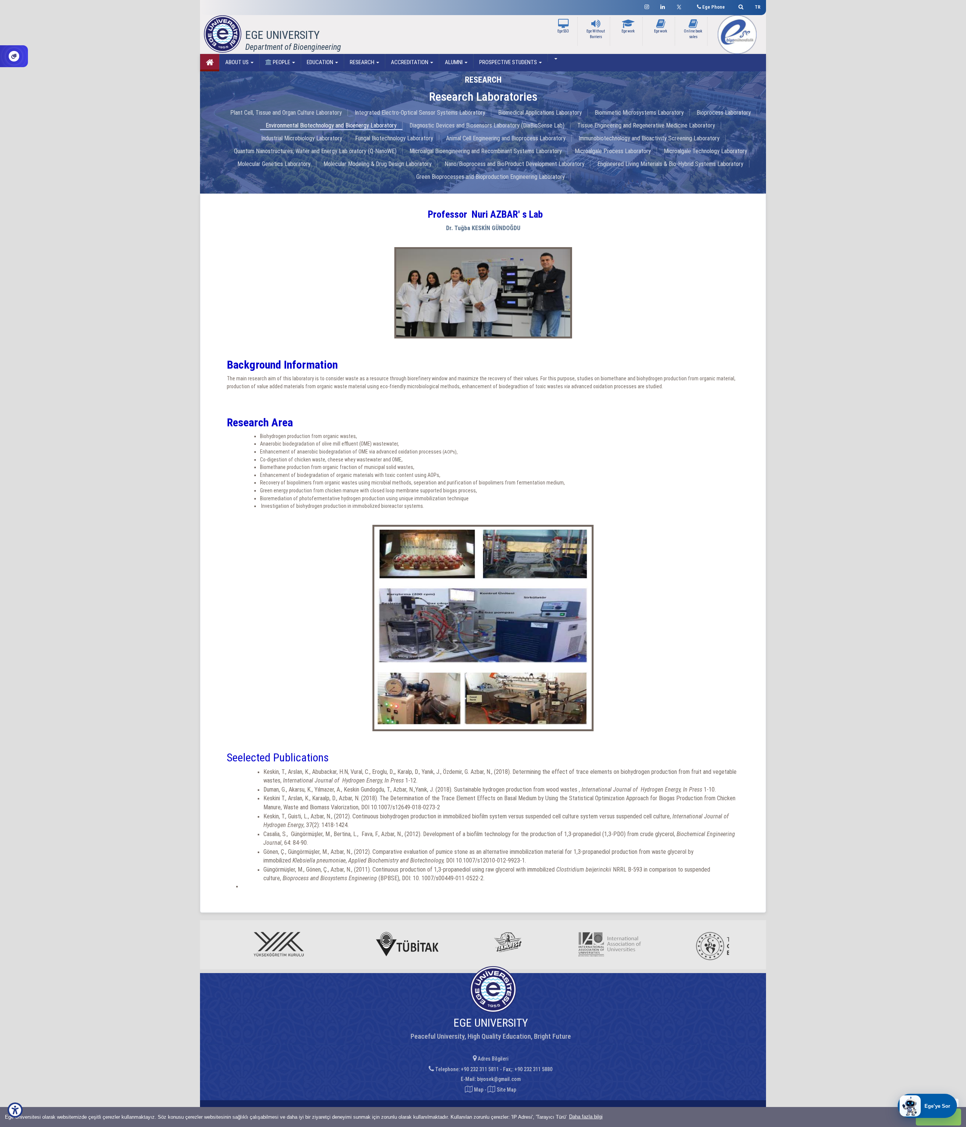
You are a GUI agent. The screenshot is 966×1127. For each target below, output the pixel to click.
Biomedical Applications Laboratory (540, 112)
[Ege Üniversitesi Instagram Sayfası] (647, 6)
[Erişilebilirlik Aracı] (15, 1110)
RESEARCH (362, 62)
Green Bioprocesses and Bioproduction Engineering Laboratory (490, 176)
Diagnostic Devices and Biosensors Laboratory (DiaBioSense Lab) (487, 125)
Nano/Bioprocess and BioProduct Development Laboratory (515, 164)
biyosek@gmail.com (499, 1079)
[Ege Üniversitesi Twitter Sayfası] (681, 6)
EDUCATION (320, 62)
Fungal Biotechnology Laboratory (394, 138)
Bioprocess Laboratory (724, 112)
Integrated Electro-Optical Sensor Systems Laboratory (420, 112)
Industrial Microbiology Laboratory (301, 138)
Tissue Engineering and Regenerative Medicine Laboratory (646, 125)
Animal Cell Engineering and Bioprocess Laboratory (506, 138)
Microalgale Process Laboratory (613, 151)
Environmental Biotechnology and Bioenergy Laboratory (331, 125)
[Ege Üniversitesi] (740, 6)
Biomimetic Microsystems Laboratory (639, 112)
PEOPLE (281, 62)
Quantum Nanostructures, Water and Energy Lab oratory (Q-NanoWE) (315, 151)
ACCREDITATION (410, 62)
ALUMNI (454, 62)
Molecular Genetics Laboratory (274, 164)
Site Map (505, 1090)
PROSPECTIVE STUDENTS (508, 62)
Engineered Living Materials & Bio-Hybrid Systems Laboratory (670, 164)
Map (479, 1090)
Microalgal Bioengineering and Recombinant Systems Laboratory (485, 151)
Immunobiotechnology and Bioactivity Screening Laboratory (649, 138)
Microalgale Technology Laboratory (705, 151)
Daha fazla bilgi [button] (586, 1116)
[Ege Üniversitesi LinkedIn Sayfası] (663, 6)
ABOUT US (237, 62)
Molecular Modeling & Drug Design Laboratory (377, 164)
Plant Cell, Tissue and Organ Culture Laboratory (286, 112)
